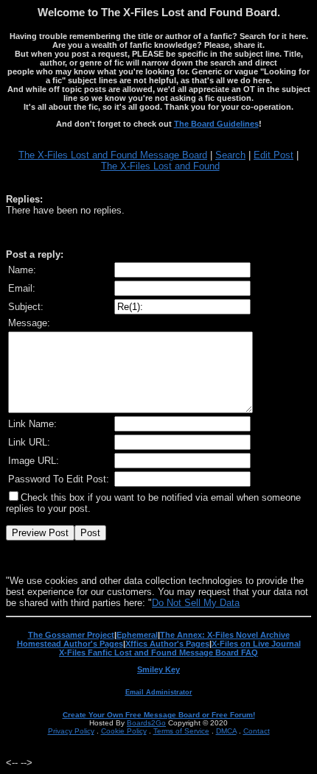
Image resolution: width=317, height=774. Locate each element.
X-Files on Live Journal (256, 643)
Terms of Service (181, 731)
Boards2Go (146, 723)
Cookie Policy (124, 731)
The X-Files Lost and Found (160, 166)
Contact (256, 731)
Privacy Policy (71, 731)
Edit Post (273, 155)
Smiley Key (158, 669)
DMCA (226, 731)
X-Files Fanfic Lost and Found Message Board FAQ (158, 652)
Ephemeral (137, 634)
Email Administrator (158, 692)
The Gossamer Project (71, 634)
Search (230, 155)
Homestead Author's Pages (70, 643)
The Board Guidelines (216, 123)
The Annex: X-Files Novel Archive (225, 634)
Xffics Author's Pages (167, 643)
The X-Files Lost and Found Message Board (112, 155)
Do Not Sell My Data (196, 602)
